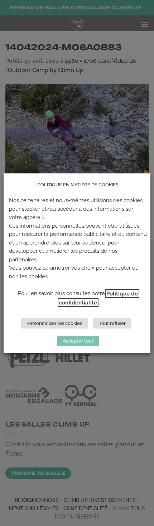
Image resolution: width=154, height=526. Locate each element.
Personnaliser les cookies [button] (54, 323)
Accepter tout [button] (78, 341)
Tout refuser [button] (112, 323)
